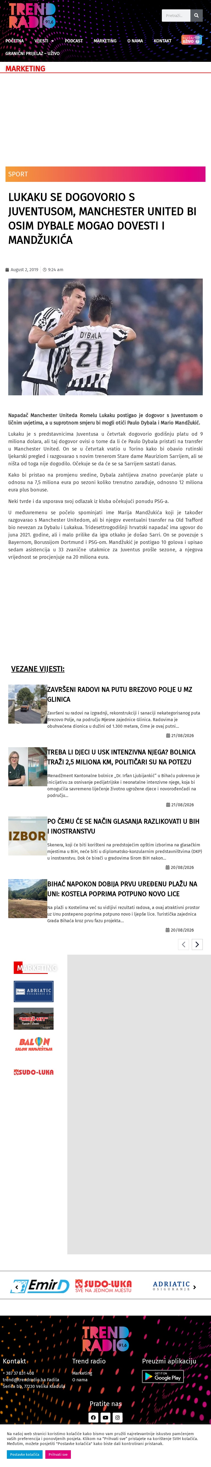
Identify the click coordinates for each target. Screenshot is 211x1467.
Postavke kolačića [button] (24, 1454)
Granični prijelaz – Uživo (32, 53)
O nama (135, 40)
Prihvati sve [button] (58, 1454)
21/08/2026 (182, 735)
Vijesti (41, 40)
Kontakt (162, 40)
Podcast (74, 40)
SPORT (18, 174)
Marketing (105, 40)
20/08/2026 (182, 867)
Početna (14, 40)
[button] (16, 1287)
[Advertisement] (105, 117)
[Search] (196, 15)
